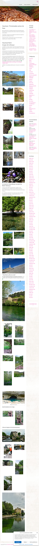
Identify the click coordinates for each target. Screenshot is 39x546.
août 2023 (31, 184)
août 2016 (31, 271)
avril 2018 (31, 252)
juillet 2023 (31, 185)
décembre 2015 (32, 284)
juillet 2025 (31, 163)
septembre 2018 (32, 244)
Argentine (31, 58)
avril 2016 (31, 278)
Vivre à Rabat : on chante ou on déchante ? (33, 124)
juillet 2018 (31, 247)
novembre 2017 (32, 260)
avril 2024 (31, 172)
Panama (30, 105)
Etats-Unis (31, 82)
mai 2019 (30, 234)
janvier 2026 (31, 161)
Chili (30, 70)
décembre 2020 (32, 213)
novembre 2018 (32, 240)
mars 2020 (31, 226)
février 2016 (31, 281)
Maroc (30, 97)
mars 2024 (31, 174)
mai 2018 (30, 250)
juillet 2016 (31, 273)
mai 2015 (30, 295)
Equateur (30, 79)
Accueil (20, 4)
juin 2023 (31, 187)
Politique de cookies (21, 544)
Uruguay (30, 111)
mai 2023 (30, 189)
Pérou (30, 107)
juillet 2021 (31, 208)
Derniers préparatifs (33, 75)
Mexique (30, 99)
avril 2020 (31, 224)
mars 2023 (31, 190)
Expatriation (31, 84)
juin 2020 (31, 221)
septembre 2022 (32, 197)
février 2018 (31, 255)
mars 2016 (31, 279)
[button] (37, 532)
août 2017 (31, 265)
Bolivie (30, 61)
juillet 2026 (31, 158)
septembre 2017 (32, 263)
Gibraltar (30, 91)
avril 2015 (31, 297)
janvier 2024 (31, 177)
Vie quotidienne (32, 113)
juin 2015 (30, 294)
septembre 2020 (32, 216)
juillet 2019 (31, 232)
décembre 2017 (32, 258)
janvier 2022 (31, 206)
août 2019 (31, 231)
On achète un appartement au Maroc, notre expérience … (32, 143)
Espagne (30, 81)
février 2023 (31, 192)
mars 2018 (31, 253)
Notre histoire (35, 4)
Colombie (31, 71)
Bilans (30, 60)
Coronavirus (31, 73)
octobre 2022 (31, 195)
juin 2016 (31, 274)
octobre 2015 (31, 287)
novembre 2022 (32, 193)
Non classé (31, 101)
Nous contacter (27, 4)
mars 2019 (31, 237)
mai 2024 (31, 171)
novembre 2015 (32, 286)
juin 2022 (31, 198)
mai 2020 (31, 223)
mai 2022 (31, 200)
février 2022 (31, 205)
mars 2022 (31, 203)
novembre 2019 (32, 229)
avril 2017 (31, 266)
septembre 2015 (32, 289)
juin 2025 (31, 164)
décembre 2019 (32, 227)
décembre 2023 (32, 179)
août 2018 (31, 245)
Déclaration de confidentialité (29, 544)
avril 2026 (31, 159)
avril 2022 (31, 202)
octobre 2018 (31, 242)
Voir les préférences (33, 542)
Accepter (18, 542)
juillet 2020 (31, 219)
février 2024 (31, 176)
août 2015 (31, 291)
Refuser (25, 542)
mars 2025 (31, 168)
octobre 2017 (31, 261)
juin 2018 (31, 248)
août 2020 (31, 218)
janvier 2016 (31, 282)
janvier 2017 (31, 268)
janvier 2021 (31, 211)
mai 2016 (30, 276)
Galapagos (31, 88)
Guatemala (31, 93)
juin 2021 (31, 210)
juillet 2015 (31, 292)
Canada (30, 68)
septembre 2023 (32, 182)
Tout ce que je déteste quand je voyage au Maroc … (32, 36)
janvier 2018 (31, 257)
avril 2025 (31, 166)
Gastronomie (31, 90)
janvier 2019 (31, 239)
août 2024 (31, 169)
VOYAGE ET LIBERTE (9, 2)
